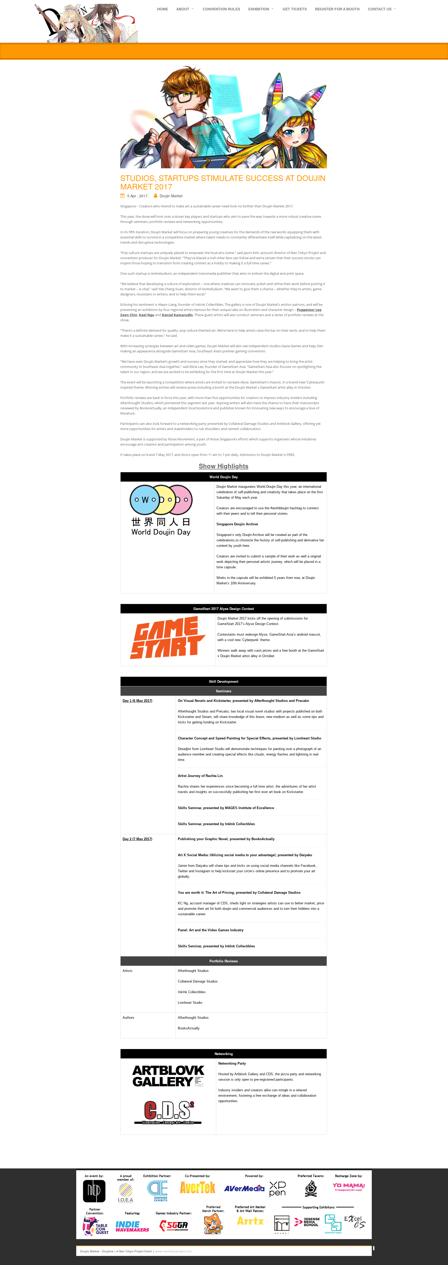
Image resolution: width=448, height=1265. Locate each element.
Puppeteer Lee (309, 309)
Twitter (357, 1251)
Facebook (369, 1251)
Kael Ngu (146, 314)
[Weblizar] (86, 22)
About (182, 9)
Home (162, 9)
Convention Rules (221, 9)
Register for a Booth (337, 9)
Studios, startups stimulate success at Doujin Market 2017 (223, 182)
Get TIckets (295, 9)
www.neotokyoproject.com (173, 1251)
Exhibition (258, 9)
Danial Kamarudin (177, 314)
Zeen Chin (128, 314)
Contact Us (379, 9)
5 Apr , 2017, (138, 195)
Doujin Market (171, 195)
